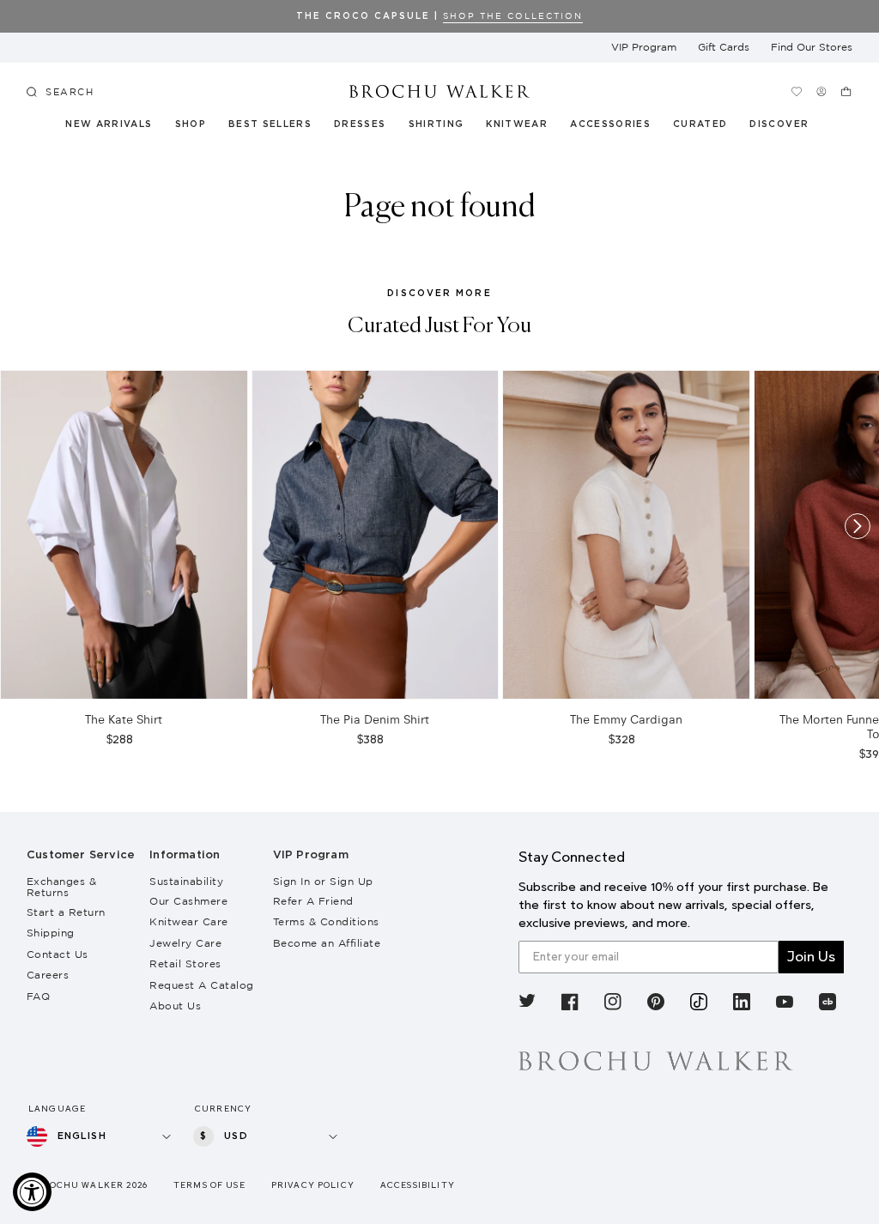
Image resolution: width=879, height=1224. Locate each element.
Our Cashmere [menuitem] (188, 900)
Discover (779, 124)
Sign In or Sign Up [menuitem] (323, 881)
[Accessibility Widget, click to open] (32, 1191)
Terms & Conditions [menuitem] (326, 921)
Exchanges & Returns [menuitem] (62, 887)
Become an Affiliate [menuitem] (327, 942)
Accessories (611, 124)
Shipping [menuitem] (51, 932)
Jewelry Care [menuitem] (185, 942)
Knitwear (517, 124)
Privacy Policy (313, 1185)
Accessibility (417, 1185)
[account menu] (821, 91)
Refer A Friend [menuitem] (313, 900)
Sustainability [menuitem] (186, 881)
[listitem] (527, 1003)
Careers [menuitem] (48, 974)
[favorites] (796, 91)
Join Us (811, 956)
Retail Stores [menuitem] (185, 963)
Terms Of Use (209, 1185)
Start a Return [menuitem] (66, 912)
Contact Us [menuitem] (57, 954)
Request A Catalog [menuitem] (201, 985)
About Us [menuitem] (175, 1005)
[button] (707, 127)
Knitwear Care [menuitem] (188, 921)
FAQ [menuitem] (39, 996)
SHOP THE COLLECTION (513, 16)
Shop (190, 124)
